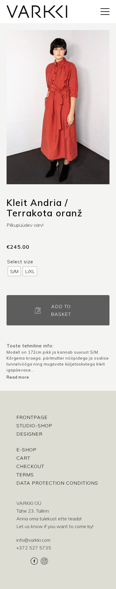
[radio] (14, 271)
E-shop (26, 450)
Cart (23, 458)
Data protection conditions (57, 483)
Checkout (30, 466)
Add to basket (61, 310)
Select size (20, 261)
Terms (25, 475)
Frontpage (32, 417)
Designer (29, 434)
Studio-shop (34, 426)
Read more (18, 377)
